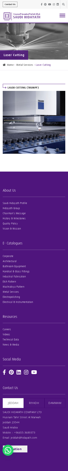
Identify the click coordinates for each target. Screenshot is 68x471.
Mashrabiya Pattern (13, 286)
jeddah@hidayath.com (24, 437)
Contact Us (10, 4)
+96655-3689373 (24, 432)
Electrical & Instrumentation (18, 302)
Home (10, 64)
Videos (6, 334)
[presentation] (13, 403)
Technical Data (11, 339)
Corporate (8, 256)
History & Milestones (14, 218)
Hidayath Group (11, 208)
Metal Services (24, 64)
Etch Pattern (9, 281)
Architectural (10, 261)
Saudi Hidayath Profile (15, 203)
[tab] (13, 403)
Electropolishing (11, 297)
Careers (7, 329)
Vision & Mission (12, 228)
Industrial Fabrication (14, 276)
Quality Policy (10, 223)
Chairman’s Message (14, 213)
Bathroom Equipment (14, 266)
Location (14, 449)
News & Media (11, 344)
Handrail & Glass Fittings (16, 271)
